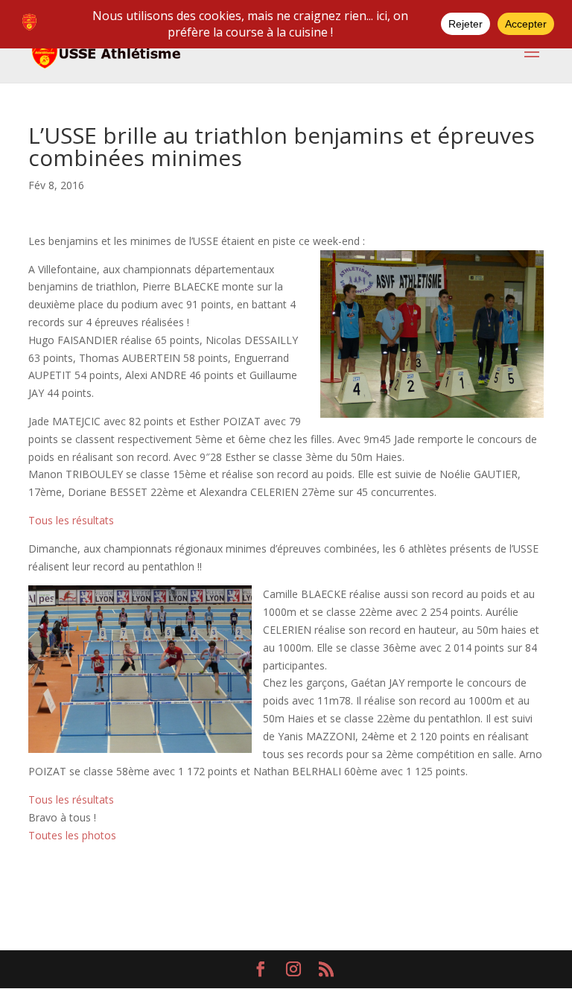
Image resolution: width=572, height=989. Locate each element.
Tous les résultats (71, 520)
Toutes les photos (72, 835)
